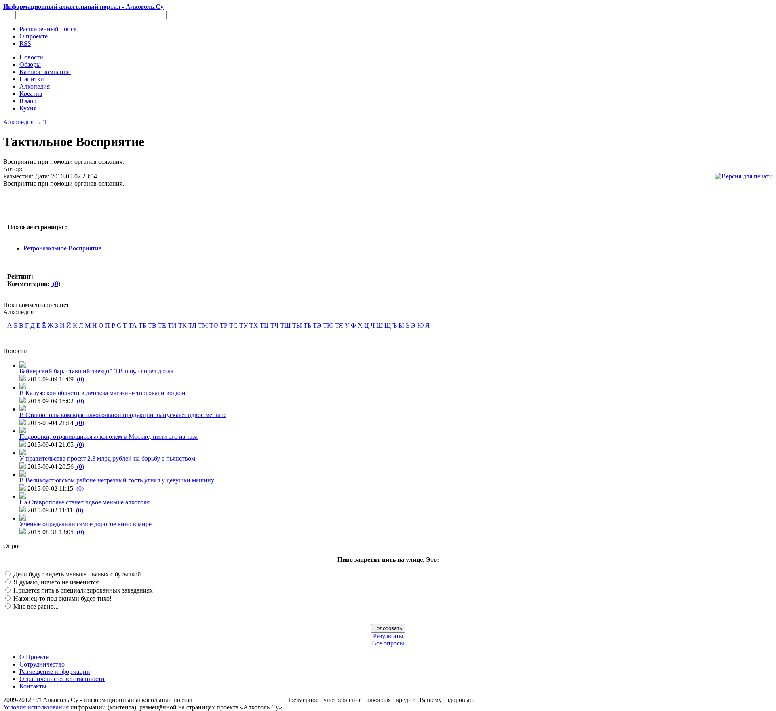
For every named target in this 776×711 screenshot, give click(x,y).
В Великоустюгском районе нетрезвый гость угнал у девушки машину (116, 480)
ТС (233, 325)
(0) (55, 283)
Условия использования (36, 707)
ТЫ (297, 325)
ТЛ (192, 325)
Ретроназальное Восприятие (62, 248)
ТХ (253, 325)
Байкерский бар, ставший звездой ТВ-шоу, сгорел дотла (96, 371)
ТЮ (328, 325)
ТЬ (307, 325)
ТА (133, 325)
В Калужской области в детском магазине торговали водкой (102, 392)
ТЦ (264, 325)
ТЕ (162, 325)
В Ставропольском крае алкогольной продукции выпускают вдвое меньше (122, 414)
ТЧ (274, 325)
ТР (224, 325)
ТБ (142, 325)
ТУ (243, 325)
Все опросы (388, 643)
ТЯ (339, 325)
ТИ (172, 325)
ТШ (285, 325)
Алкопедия (18, 121)
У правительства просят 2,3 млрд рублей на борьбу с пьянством (107, 458)
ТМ (203, 325)
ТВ (152, 325)
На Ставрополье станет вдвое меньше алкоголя (84, 502)
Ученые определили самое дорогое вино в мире (85, 524)
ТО (213, 325)
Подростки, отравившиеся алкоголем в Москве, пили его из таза (108, 436)
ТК (182, 325)
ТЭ (317, 325)
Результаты (388, 636)
